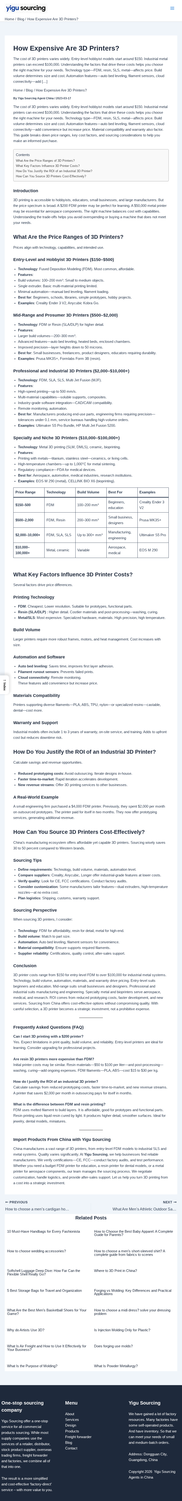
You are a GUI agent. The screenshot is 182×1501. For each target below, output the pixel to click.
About (69, 1414)
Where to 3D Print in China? (115, 1271)
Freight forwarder (78, 1437)
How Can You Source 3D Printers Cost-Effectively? (51, 176)
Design (70, 1425)
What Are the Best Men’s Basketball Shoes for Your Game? (46, 1312)
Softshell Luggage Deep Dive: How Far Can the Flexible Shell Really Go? (43, 1272)
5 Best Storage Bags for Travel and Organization (44, 1290)
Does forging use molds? (113, 1346)
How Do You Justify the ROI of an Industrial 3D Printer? (54, 171)
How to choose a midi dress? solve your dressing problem (132, 1312)
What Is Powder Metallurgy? (116, 1366)
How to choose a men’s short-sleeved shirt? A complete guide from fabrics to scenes (129, 1253)
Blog (68, 1442)
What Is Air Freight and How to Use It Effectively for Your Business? (46, 1348)
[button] (4, 684)
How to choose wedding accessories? (36, 1251)
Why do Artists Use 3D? (25, 1330)
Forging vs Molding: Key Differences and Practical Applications (132, 1292)
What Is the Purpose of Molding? (32, 1366)
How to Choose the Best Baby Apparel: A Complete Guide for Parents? (133, 1233)
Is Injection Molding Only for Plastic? (122, 1330)
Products (72, 1431)
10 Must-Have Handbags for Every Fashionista (43, 1231)
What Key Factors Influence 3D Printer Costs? (48, 166)
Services (72, 1420)
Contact (71, 1448)
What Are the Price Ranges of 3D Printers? (45, 160)
